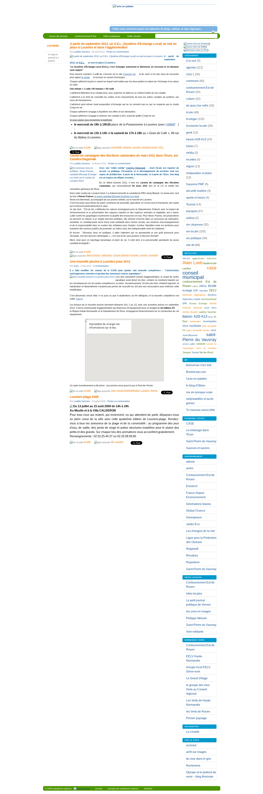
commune (192, 80)
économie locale (196, 125)
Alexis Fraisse (93, 255)
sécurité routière (196, 190)
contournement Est (85, 36)
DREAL (203, 286)
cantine (186, 268)
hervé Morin (210, 308)
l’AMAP (170, 124)
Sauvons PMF (195, 184)
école (189, 112)
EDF (195, 290)
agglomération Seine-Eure (204, 258)
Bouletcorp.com (196, 371)
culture (190, 98)
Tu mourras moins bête (200, 409)
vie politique (193, 238)
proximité (153, 255)
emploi (197, 299)
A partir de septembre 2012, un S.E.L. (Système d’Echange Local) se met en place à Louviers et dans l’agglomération (123, 45)
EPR (184, 303)
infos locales (194, 593)
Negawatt (192, 548)
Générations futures (198, 504)
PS (183, 330)
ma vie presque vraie (199, 392)
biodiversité (209, 263)
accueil (98, 788)
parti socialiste (209, 326)
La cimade (192, 731)
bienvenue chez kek (198, 365)
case (113, 390)
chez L (190, 74)
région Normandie (194, 330)
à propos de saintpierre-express (123, 788)
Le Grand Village (197, 678)
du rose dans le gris (198, 758)
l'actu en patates (196, 378)
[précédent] (113, 17)
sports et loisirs (195, 197)
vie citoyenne (194, 224)
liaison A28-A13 (196, 139)
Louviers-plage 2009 (84, 397)
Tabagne (186, 352)
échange (127, 147)
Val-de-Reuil (206, 352)
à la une (191, 60)
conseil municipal (193, 275)
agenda (191, 67)
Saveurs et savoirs (198, 448)
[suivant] (214, 17)
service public (188, 344)
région (190, 166)
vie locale (192, 231)
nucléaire (195, 325)
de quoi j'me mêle (197, 105)
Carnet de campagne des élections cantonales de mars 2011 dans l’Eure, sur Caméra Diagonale (124, 157)
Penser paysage (196, 718)
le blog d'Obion (195, 385)
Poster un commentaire (117, 52)
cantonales (106, 255)
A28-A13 (186, 258)
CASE (190, 423)
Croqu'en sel (129, 74)
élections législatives (194, 295)
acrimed (191, 745)
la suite (87, 147)
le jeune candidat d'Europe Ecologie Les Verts (116, 196)
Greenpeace (194, 517)
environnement (208, 299)
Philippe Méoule (196, 618)
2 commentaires (101, 266)
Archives (148, 788)
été (112, 442)
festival (213, 303)
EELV (212, 290)
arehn (189, 468)
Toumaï (190, 204)
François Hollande (192, 308)
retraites (206, 330)
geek (189, 132)
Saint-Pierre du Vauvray (201, 441)
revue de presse (58, 36)
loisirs (190, 146)
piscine (153, 390)
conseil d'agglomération (128, 390)
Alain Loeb (192, 262)
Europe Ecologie (198, 303)
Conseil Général (121, 255)
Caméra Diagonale (135, 168)
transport (191, 211)
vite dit (190, 244)
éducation (203, 291)
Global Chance (195, 510)
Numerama (193, 765)
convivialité (116, 147)
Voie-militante (194, 631)
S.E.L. (82, 62)
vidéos (190, 218)
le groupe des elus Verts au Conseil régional (198, 689)
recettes (191, 159)
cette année (134, 36)
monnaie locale (149, 147)
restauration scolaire (199, 173)
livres (210, 317)
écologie (134, 255)
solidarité (200, 343)
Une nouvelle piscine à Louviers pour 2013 (100, 261)
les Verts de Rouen (198, 711)
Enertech (192, 486)
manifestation (195, 321)
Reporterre (193, 562)
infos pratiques (111, 36)
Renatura (192, 555)
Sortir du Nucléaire (206, 348)
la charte (85, 77)
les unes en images (198, 611)
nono (76, 266)
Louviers (137, 147)
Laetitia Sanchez (82, 52)
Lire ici (79, 299)
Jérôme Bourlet (190, 312)
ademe (190, 461)
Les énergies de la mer (200, 530)
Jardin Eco (193, 524)
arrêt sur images (196, 751)
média (190, 152)
